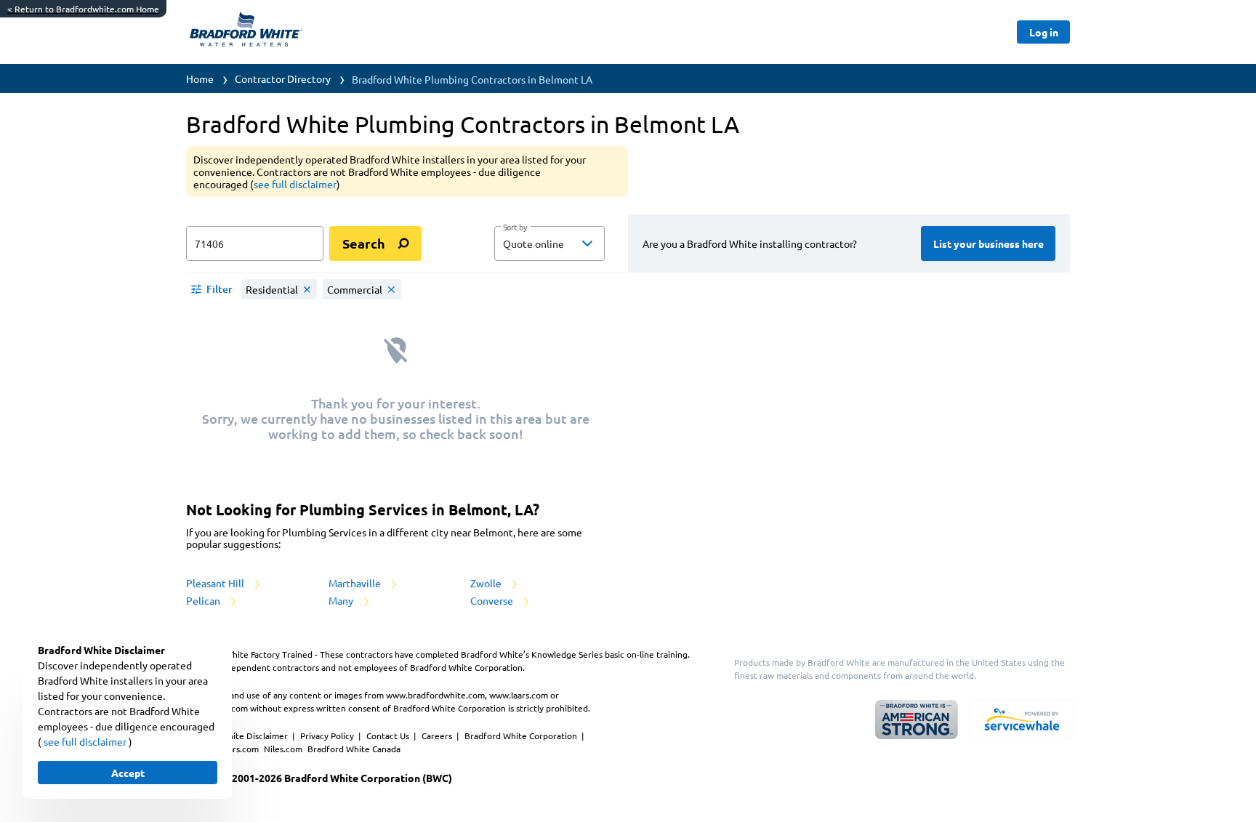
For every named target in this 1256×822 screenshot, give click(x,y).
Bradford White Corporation (521, 735)
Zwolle (487, 582)
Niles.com (284, 748)
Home (200, 78)
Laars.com (240, 748)
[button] (549, 243)
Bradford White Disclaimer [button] (236, 735)
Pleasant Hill (216, 582)
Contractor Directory (283, 78)
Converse (492, 600)
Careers (438, 735)
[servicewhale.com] (1022, 719)
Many (342, 600)
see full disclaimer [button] (295, 183)
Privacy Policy (328, 735)
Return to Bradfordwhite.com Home (83, 9)
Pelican (204, 600)
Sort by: (515, 227)
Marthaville (356, 582)
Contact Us (388, 735)
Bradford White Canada (353, 748)
